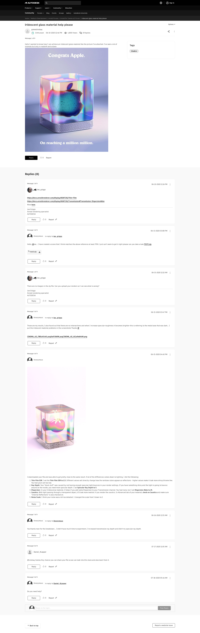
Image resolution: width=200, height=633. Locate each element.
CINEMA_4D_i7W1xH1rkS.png (39, 336)
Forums (39, 13)
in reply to (53, 236)
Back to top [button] (34, 625)
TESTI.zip (147, 244)
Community (29, 13)
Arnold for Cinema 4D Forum (70, 18)
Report (48, 158)
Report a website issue (164, 625)
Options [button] (171, 24)
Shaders (134, 51)
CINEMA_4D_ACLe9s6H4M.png (75, 336)
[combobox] (62, 3)
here (33, 205)
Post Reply (164, 608)
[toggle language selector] (161, 3)
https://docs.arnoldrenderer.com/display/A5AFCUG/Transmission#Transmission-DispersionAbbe (65, 201)
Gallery (68, 13)
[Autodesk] (32, 3)
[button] (174, 31)
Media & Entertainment (39, 18)
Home (27, 18)
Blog (47, 13)
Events (54, 13)
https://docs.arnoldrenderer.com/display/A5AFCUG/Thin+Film (52, 198)
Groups (61, 13)
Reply (31, 158)
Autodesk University (80, 13)
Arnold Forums (53, 18)
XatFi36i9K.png (57, 336)
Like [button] (41, 157)
